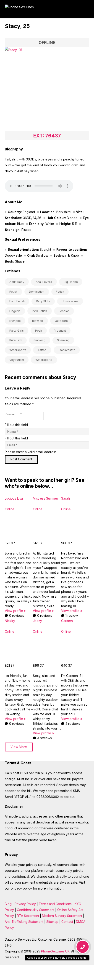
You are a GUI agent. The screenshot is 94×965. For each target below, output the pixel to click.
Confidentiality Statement (35, 910)
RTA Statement (28, 916)
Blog (8, 904)
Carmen (67, 621)
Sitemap (52, 922)
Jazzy (37, 621)
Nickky (10, 621)
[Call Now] (82, 947)
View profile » (15, 611)
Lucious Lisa (14, 498)
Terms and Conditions (55, 904)
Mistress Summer (45, 498)
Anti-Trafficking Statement (24, 922)
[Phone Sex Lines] (40, 9)
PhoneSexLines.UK (55, 951)
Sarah (65, 498)
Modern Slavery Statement (62, 916)
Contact (67, 922)
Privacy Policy (25, 904)
